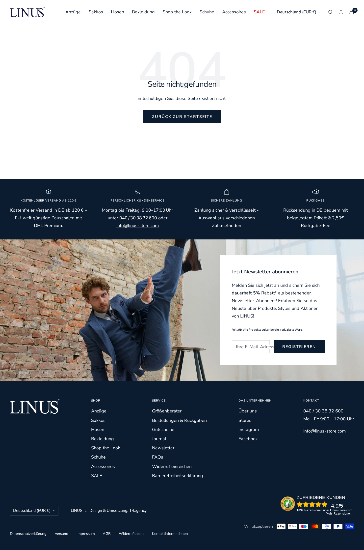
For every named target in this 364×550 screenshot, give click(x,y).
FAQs (157, 457)
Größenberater (167, 411)
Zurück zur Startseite (182, 116)
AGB (107, 533)
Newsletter (163, 448)
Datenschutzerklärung (28, 533)
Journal (159, 439)
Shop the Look (177, 12)
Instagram (248, 430)
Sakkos (96, 12)
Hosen (117, 12)
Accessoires (234, 12)
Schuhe (207, 12)
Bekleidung (143, 12)
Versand (61, 533)
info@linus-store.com (324, 431)
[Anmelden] (341, 12)
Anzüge (73, 12)
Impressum (86, 533)
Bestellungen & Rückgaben (179, 420)
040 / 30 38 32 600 (138, 218)
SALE (259, 12)
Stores (244, 420)
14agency (138, 510)
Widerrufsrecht (131, 533)
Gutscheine (163, 430)
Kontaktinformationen (170, 533)
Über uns (247, 411)
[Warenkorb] (351, 12)
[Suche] (330, 12)
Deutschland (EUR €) (296, 12)
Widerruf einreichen (172, 466)
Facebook (248, 439)
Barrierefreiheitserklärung (177, 476)
